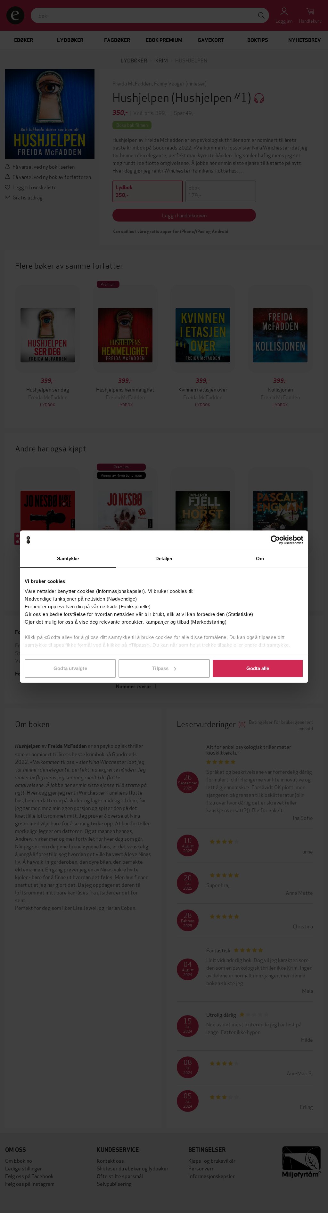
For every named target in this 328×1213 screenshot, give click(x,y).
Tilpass (160, 668)
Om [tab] (260, 558)
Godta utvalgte (70, 668)
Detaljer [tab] (164, 558)
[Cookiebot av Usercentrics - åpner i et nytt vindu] (275, 540)
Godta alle (257, 668)
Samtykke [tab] (68, 558)
